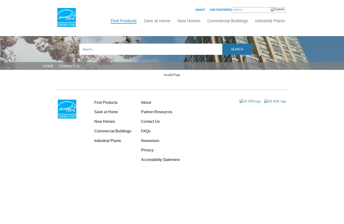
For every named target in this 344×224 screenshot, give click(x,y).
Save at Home (157, 21)
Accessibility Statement (160, 160)
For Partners (221, 9)
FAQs (145, 131)
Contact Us (150, 121)
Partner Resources (156, 112)
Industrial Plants (270, 21)
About (200, 9)
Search (237, 49)
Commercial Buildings (227, 21)
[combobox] (165, 49)
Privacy (147, 150)
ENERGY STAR (66, 17)
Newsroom (150, 141)
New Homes (188, 21)
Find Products (124, 21)
